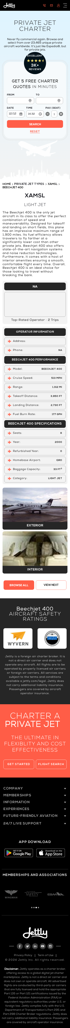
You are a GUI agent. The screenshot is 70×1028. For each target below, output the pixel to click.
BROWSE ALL (19, 585)
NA (35, 286)
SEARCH (35, 124)
